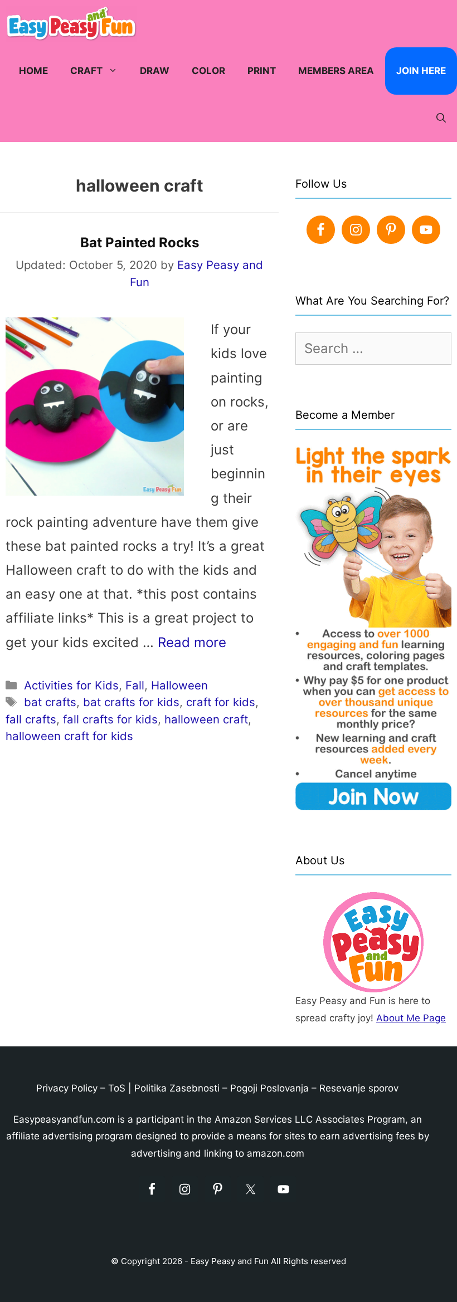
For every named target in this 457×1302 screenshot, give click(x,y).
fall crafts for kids (110, 719)
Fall (134, 685)
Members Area (336, 70)
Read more (192, 642)
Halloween (179, 685)
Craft (86, 70)
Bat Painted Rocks (139, 242)
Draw (154, 70)
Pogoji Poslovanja (269, 1088)
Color (208, 70)
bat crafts (50, 702)
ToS (116, 1088)
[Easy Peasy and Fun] (74, 23)
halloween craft (206, 719)
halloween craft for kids (69, 736)
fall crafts (31, 719)
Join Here (421, 70)
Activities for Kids (71, 685)
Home (33, 70)
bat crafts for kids (131, 702)
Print (261, 70)
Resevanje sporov (358, 1088)
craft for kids (220, 702)
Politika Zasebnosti (177, 1088)
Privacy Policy (67, 1088)
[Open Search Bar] (441, 118)
